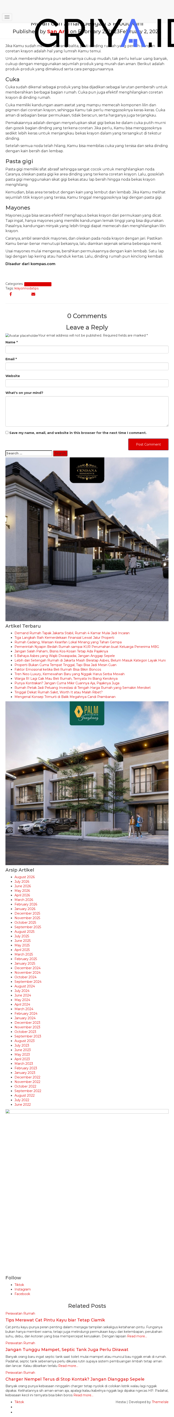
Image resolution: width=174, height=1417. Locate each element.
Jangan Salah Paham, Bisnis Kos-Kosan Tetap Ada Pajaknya (61, 651)
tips (36, 288)
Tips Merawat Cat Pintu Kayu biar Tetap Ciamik (55, 1320)
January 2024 (25, 1018)
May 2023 (22, 1054)
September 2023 (27, 1036)
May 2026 (22, 891)
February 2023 (25, 1068)
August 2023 (24, 1041)
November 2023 (27, 1027)
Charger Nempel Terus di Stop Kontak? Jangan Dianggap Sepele (75, 1379)
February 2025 (25, 959)
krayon (19, 288)
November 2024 (27, 973)
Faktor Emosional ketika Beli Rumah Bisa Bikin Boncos (57, 669)
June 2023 (22, 1050)
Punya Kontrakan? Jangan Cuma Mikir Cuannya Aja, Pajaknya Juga (66, 683)
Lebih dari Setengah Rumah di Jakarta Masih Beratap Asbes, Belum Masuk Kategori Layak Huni (90, 660)
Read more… (136, 1336)
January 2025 (24, 963)
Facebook (22, 1294)
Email (11, 359)
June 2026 (22, 886)
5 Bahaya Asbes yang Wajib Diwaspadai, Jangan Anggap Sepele (64, 656)
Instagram (22, 1289)
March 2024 (23, 1009)
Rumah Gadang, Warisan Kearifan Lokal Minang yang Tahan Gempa (68, 642)
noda (29, 288)
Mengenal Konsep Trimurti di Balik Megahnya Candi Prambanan (65, 697)
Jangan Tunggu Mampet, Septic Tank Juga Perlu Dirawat (66, 1349)
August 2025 (24, 932)
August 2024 (24, 986)
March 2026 (23, 900)
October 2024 (25, 977)
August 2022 (24, 1095)
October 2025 (25, 922)
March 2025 (23, 954)
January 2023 (24, 1073)
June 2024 (22, 995)
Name (11, 342)
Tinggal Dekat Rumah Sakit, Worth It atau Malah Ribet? (58, 692)
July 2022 (21, 1100)
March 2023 (23, 1064)
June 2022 (22, 1105)
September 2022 (27, 1091)
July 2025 (21, 936)
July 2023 (21, 1045)
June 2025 (22, 941)
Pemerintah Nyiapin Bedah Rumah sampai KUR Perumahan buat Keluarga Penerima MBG (86, 647)
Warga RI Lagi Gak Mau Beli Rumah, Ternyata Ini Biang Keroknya (66, 679)
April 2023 (22, 1059)
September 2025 (27, 927)
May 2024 (22, 1000)
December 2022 (27, 1077)
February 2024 (25, 1013)
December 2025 (27, 913)
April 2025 (22, 950)
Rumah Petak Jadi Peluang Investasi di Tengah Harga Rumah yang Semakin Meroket (82, 688)
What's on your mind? (24, 393)
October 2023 (25, 1032)
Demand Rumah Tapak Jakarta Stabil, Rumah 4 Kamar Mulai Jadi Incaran (72, 633)
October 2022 (25, 1086)
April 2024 (22, 1004)
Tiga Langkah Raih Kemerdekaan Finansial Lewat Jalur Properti (64, 638)
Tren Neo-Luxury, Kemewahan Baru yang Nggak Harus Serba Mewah (69, 674)
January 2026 (24, 909)
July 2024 (21, 991)
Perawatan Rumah (38, 284)
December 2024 (27, 968)
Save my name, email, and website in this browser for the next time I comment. (78, 433)
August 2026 (24, 877)
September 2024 (27, 982)
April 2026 (22, 895)
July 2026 (21, 882)
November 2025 (27, 918)
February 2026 (25, 904)
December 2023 (27, 1023)
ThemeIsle (160, 1402)
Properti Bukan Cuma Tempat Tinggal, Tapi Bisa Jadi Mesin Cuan (65, 665)
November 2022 (27, 1082)
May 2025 (22, 945)
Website (12, 376)
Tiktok (19, 1285)
